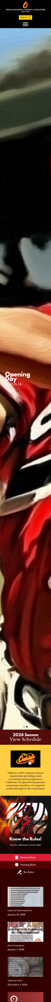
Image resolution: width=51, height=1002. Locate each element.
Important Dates (15, 980)
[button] (24, 726)
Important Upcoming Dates (20, 910)
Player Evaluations (16, 945)
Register (23, 17)
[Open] (25, 24)
